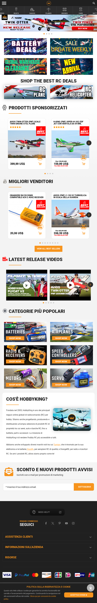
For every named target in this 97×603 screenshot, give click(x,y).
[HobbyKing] (49, 3)
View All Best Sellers (48, 249)
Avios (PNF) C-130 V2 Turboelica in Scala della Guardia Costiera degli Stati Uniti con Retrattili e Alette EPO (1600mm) (70, 196)
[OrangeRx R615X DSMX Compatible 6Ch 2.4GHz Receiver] (27, 213)
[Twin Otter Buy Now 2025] (48, 23)
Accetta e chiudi (78, 595)
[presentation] (88, 142)
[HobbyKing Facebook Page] (46, 523)
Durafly (30, 449)
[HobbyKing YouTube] (66, 523)
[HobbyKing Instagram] (73, 523)
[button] (44, 33)
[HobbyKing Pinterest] (59, 523)
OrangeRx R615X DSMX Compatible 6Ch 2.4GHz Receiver (26, 196)
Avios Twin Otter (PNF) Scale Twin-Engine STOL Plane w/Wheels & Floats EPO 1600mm (26, 122)
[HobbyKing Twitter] (53, 523)
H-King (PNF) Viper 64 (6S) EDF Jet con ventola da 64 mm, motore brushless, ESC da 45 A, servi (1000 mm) (69, 122)
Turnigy (57, 444)
